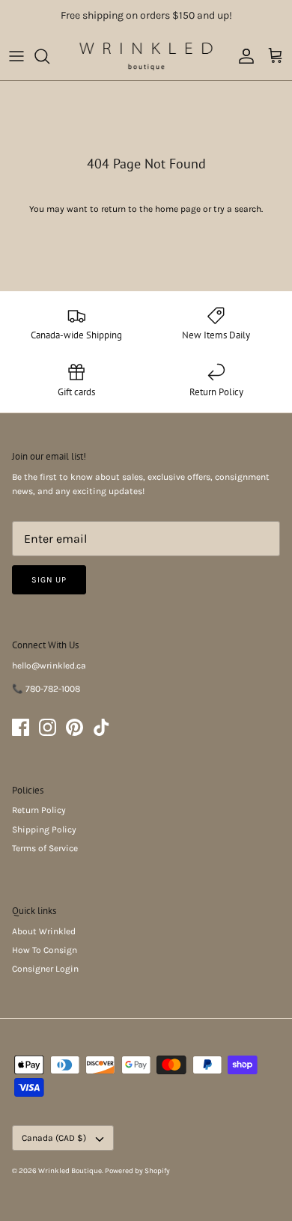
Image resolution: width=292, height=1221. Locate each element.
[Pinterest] (74, 727)
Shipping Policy (44, 829)
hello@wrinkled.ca (49, 665)
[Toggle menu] (16, 56)
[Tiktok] (101, 727)
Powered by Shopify (137, 1170)
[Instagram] (47, 727)
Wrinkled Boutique (70, 1170)
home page (178, 209)
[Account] (242, 56)
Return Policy (39, 810)
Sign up (49, 580)
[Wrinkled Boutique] (146, 56)
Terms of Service (45, 848)
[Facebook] (20, 727)
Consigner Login (45, 968)
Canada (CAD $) (54, 1138)
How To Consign (44, 950)
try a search (237, 209)
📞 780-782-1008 (46, 688)
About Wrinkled (44, 931)
